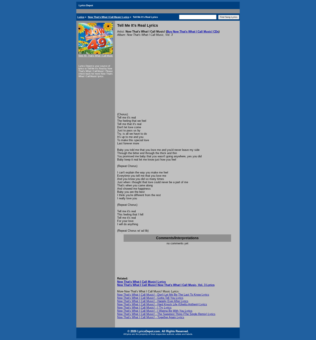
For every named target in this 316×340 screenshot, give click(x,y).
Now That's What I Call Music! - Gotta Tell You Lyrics (150, 297)
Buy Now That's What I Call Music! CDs (193, 31)
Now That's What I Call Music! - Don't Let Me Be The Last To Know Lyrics (163, 294)
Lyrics (80, 17)
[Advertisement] (177, 80)
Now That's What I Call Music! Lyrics (108, 17)
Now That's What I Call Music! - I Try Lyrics (144, 307)
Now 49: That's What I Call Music (95, 55)
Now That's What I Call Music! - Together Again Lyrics (150, 317)
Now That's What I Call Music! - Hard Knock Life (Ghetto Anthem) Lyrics (162, 304)
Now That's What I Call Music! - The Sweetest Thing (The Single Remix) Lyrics (166, 314)
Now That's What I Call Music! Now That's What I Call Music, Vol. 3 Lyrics (166, 285)
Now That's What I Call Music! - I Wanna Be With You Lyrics (154, 310)
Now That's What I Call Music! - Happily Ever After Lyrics (152, 301)
